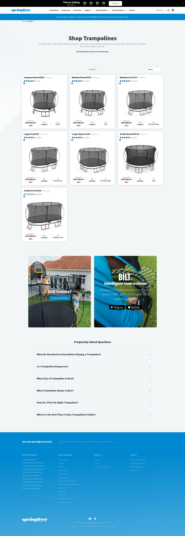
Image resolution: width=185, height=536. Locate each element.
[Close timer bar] (183, 3)
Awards (97, 463)
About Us (97, 460)
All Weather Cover (63, 477)
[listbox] (154, 69)
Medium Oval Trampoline (32, 472)
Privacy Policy (72, 526)
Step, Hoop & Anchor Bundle (66, 481)
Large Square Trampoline (32, 479)
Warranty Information (137, 467)
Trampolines (54, 10)
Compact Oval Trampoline (32, 463)
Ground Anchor (62, 470)
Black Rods (61, 491)
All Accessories (62, 460)
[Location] (168, 10)
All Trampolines (28, 459)
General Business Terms (102, 467)
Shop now (115, 3)
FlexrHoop (61, 463)
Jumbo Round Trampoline (32, 482)
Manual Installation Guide (138, 460)
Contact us (103, 526)
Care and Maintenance (137, 463)
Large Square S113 (85, 134)
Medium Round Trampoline (33, 469)
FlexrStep (61, 467)
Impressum (113, 526)
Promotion (77, 10)
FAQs (81, 526)
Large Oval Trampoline (31, 475)
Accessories (66, 10)
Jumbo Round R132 (134, 134)
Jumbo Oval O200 (37, 190)
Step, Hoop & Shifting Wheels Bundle (69, 484)
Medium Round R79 (86, 77)
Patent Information (91, 526)
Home (23, 21)
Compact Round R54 (38, 77)
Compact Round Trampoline (33, 466)
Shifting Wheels (63, 474)
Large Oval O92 (36, 134)
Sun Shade (61, 495)
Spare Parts (134, 470)
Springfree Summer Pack (65, 498)
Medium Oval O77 (133, 77)
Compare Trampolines (60, 298)
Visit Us (132, 10)
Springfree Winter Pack (65, 502)
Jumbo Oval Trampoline (31, 485)
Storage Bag (62, 488)
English (159, 10)
